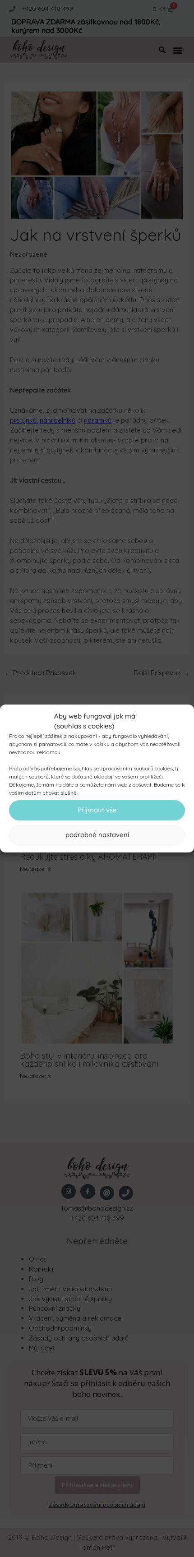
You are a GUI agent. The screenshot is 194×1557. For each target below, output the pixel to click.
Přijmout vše (97, 810)
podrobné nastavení (97, 834)
